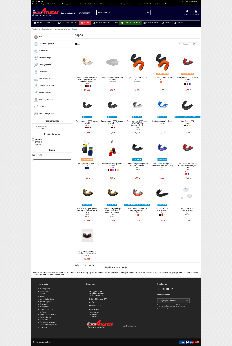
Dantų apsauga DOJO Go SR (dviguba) (112, 79)
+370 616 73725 (83, 13)
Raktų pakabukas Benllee (87, 164)
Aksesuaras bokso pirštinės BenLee (112, 164)
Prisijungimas (126, 4)
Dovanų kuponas (46, 302)
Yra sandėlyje (41, 126)
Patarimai (43, 327)
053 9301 (112, 216)
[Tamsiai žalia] (187, 125)
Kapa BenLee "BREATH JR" (137, 78)
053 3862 (137, 169)
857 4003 (137, 129)
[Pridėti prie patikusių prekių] (84, 74)
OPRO (87, 84)
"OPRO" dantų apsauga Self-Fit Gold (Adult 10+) (137, 210)
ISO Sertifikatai (149, 4)
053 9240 (87, 216)
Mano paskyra (114, 4)
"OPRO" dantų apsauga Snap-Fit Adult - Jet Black (137, 164)
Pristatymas (56, 4)
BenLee (137, 80)
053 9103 (187, 171)
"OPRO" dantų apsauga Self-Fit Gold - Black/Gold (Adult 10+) (87, 211)
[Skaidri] (163, 82)
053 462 (187, 214)
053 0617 (87, 255)
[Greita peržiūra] (90, 74)
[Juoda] (86, 86)
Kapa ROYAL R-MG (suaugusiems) (162, 210)
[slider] (32, 159)
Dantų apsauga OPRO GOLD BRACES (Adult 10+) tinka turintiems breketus (87, 80)
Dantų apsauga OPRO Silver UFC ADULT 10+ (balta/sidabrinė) (137, 123)
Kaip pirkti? (45, 4)
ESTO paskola (161, 4)
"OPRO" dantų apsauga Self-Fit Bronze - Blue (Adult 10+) (162, 164)
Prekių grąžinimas (68, 4)
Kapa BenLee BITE (187, 121)
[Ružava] (113, 170)
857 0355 (162, 123)
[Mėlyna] (90, 86)
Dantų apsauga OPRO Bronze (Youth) (87, 122)
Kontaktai (88, 4)
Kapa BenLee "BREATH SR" (162, 78)
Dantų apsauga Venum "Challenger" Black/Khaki (87, 252)
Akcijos (80, 4)
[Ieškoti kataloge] (148, 12)
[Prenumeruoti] (187, 301)
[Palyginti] (87, 74)
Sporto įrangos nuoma (48, 314)
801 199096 (137, 82)
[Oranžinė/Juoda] (161, 82)
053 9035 (162, 169)
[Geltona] (190, 125)
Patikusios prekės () (191, 1)
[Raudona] (88, 86)
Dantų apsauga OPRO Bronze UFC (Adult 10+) (112, 122)
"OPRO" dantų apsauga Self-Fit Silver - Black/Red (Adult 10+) (187, 165)
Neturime (39, 129)
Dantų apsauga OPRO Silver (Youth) (187, 79)
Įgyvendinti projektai (47, 299)
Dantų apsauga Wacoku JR (162, 121)
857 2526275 (112, 82)
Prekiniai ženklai (100, 4)
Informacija (137, 4)
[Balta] (83, 86)
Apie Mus (35, 4)
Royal (162, 213)
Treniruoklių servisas (47, 322)
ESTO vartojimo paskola (48, 325)
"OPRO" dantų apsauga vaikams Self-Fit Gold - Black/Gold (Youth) (112, 211)
